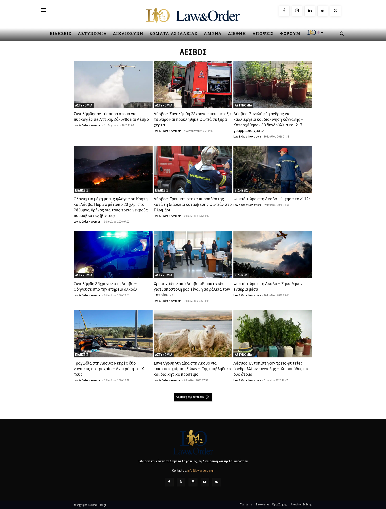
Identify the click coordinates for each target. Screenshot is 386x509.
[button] (342, 34)
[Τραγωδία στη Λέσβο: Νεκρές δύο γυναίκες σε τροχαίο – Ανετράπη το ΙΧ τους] (113, 333)
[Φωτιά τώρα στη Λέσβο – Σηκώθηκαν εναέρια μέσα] (272, 254)
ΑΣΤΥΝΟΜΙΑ (83, 105)
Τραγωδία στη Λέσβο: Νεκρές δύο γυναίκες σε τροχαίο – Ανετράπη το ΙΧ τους (109, 369)
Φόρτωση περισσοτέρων (190, 396)
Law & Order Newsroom (87, 125)
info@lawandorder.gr (200, 470)
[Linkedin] (309, 11)
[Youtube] (205, 482)
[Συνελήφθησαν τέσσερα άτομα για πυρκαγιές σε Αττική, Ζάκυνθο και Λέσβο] (113, 84)
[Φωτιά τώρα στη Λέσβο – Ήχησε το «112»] (272, 169)
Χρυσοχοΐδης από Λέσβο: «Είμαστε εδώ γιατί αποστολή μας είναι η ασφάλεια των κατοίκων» (192, 289)
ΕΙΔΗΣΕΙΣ (81, 190)
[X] (335, 11)
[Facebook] (284, 11)
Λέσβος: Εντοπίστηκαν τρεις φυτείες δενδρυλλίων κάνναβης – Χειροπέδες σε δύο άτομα (270, 369)
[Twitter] (181, 482)
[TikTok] (322, 11)
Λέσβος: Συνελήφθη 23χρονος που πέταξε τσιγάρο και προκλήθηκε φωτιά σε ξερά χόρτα (192, 119)
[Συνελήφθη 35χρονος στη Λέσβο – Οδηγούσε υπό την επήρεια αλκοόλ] (113, 254)
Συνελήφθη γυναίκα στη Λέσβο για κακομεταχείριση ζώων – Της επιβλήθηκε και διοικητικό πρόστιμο (192, 369)
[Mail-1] (216, 482)
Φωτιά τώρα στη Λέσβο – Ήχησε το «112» (271, 198)
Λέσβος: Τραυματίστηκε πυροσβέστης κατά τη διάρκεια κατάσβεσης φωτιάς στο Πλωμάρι (193, 204)
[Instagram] (297, 11)
